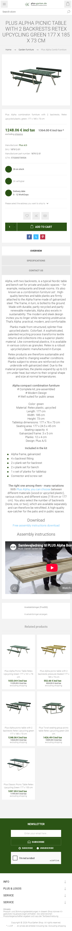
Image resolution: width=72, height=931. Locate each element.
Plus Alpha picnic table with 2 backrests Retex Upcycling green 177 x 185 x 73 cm (18, 730)
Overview (36, 250)
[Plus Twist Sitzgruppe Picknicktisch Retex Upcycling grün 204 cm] (53, 707)
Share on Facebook (29, 236)
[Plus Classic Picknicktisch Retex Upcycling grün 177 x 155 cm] (18, 764)
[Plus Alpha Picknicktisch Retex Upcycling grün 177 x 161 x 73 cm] (18, 651)
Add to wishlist (27, 216)
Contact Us (36, 270)
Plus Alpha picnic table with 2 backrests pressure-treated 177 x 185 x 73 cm (53, 674)
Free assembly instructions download (36, 525)
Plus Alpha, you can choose (34, 489)
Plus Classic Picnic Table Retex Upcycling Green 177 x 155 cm (18, 786)
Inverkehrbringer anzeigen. (36, 614)
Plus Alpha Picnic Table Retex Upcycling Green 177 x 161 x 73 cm (18, 674)
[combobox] (32, 11)
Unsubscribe (47, 848)
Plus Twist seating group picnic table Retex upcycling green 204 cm (54, 730)
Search (68, 11)
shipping (19, 134)
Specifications (36, 260)
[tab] (36, 250)
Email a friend (45, 216)
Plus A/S (23, 145)
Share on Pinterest (42, 236)
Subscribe (27, 848)
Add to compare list (36, 216)
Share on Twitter (36, 236)
